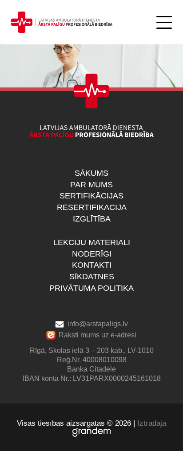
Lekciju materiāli (91, 242)
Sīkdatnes (91, 276)
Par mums (91, 184)
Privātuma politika (91, 288)
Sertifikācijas (91, 195)
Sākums (91, 173)
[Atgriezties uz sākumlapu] (61, 22)
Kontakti (91, 265)
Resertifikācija (92, 207)
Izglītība (92, 218)
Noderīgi (91, 253)
